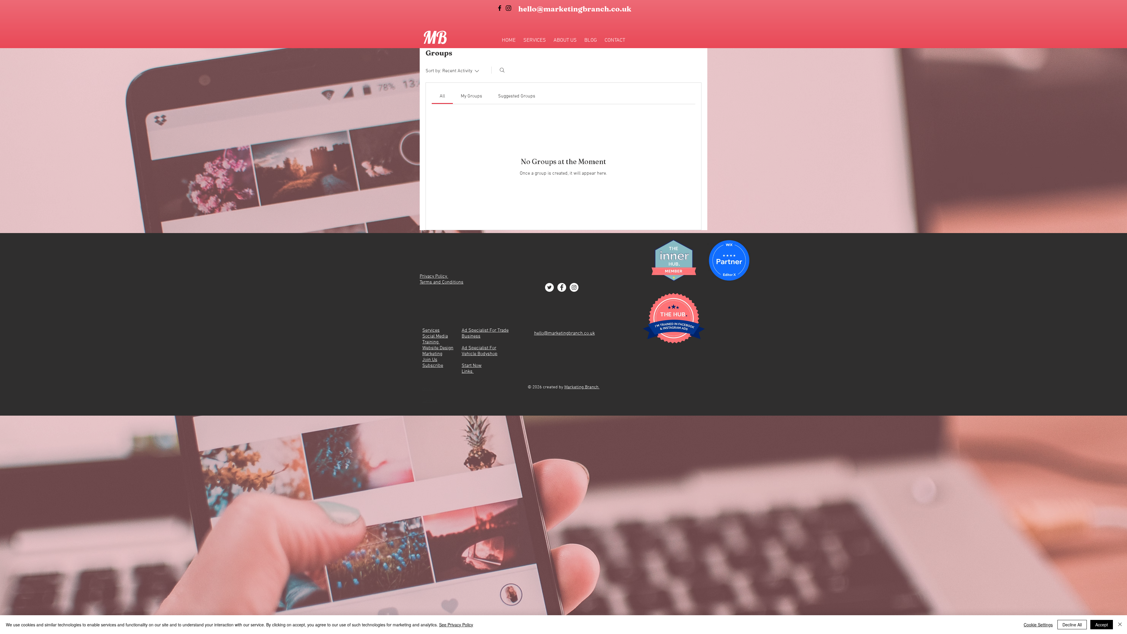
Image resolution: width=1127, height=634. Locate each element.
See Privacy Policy (456, 625)
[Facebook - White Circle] (561, 287)
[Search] (502, 70)
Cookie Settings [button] (1038, 625)
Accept (1101, 625)
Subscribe (432, 366)
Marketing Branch (582, 387)
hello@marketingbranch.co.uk (574, 8)
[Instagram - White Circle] (574, 287)
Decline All (1072, 625)
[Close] (1119, 624)
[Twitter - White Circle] (549, 287)
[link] (442, 96)
